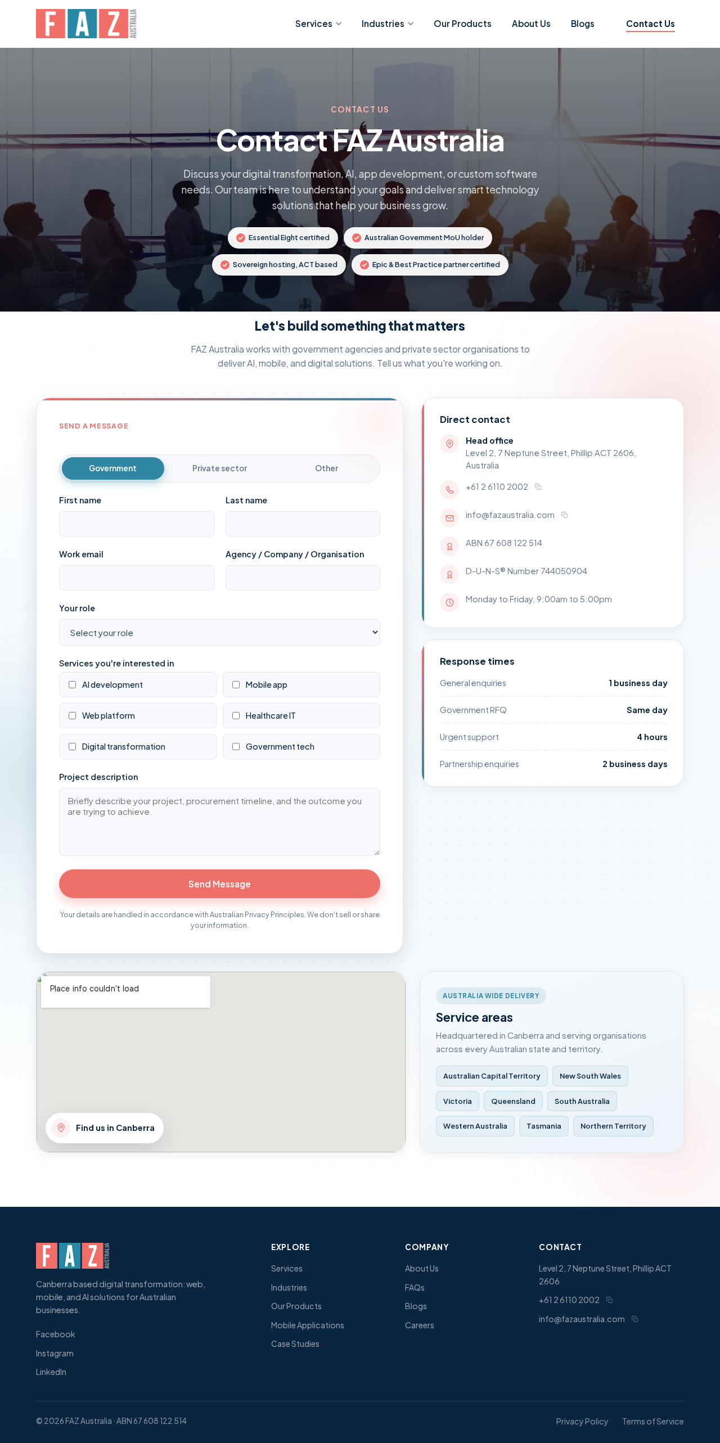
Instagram (55, 1353)
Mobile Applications (307, 1325)
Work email (81, 553)
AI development (112, 684)
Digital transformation (123, 746)
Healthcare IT (271, 715)
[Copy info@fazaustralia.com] (564, 514)
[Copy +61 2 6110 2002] (538, 486)
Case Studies (295, 1343)
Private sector (219, 468)
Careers (419, 1325)
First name (80, 499)
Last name (246, 499)
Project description (98, 777)
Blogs (583, 23)
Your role (77, 607)
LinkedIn (51, 1372)
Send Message (219, 883)
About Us (531, 23)
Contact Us (650, 23)
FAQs (415, 1287)
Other (326, 468)
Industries (383, 23)
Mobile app (266, 684)
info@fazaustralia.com (510, 514)
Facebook (55, 1334)
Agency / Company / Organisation (295, 553)
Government (113, 468)
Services (313, 23)
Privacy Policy (582, 1421)
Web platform (108, 715)
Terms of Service (653, 1421)
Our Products (463, 23)
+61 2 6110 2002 (497, 486)
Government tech (280, 746)
